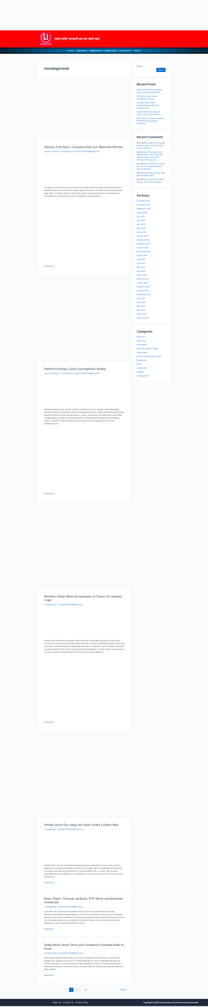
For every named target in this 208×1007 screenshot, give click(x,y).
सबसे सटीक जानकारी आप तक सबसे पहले (76, 39)
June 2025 (141, 220)
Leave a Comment (51, 151)
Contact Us (68, 1002)
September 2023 (144, 294)
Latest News (142, 352)
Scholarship (141, 368)
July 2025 (141, 216)
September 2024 (144, 251)
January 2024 (142, 283)
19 (86, 989)
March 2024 (142, 275)
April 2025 (141, 228)
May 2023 (141, 306)
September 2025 (144, 209)
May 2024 (141, 267)
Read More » (49, 266)
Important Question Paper (147, 348)
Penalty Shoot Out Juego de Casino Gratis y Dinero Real (81, 824)
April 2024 (141, 271)
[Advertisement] (65, 15)
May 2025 (141, 224)
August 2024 (142, 255)
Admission (81, 50)
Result (137, 50)
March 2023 (142, 314)
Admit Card (110, 50)
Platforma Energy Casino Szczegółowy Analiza (75, 368)
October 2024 (142, 248)
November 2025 (143, 205)
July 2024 (141, 259)
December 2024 (143, 240)
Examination (125, 50)
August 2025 (142, 212)
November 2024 (143, 244)
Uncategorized (67, 151)
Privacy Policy (81, 1002)
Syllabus (140, 372)
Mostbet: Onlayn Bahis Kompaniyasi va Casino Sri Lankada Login (147, 105)
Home (70, 50)
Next (124, 989)
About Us (57, 1002)
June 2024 (141, 263)
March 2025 (142, 232)
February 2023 (143, 318)
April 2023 (141, 310)
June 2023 (141, 302)
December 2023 (143, 287)
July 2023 (141, 298)
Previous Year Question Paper (149, 356)
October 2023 (142, 290)
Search (139, 66)
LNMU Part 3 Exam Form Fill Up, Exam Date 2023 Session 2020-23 (151, 166)
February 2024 (143, 279)
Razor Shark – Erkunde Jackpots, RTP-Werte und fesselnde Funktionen (150, 121)
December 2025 (143, 201)
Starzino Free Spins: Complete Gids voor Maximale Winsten (83, 147)
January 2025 (142, 236)
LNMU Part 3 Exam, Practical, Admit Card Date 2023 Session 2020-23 (151, 145)
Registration (95, 50)
